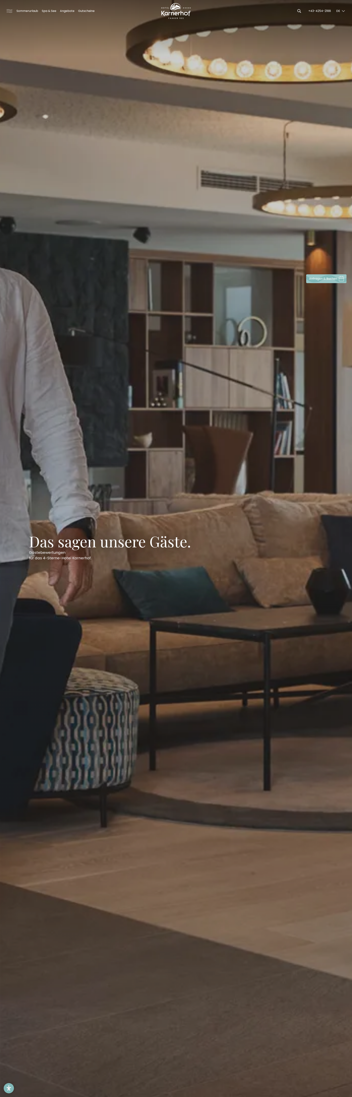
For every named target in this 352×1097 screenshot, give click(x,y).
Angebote (67, 11)
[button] (9, 1088)
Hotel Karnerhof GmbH (176, 11)
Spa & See (49, 11)
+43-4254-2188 (319, 11)
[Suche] (299, 11)
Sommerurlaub (27, 11)
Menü (8, 11)
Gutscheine (86, 11)
